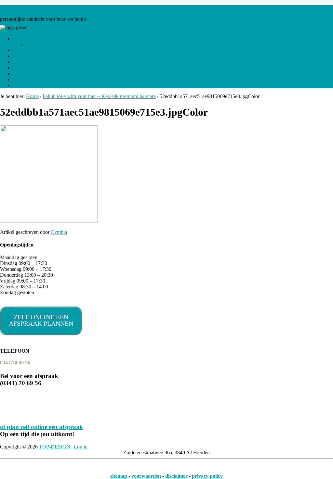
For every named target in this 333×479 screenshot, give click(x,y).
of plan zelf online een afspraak (41, 426)
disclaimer (177, 476)
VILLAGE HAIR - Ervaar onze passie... (42, 8)
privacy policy (207, 476)
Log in (80, 446)
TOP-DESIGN (55, 446)
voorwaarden (146, 476)
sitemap (119, 476)
